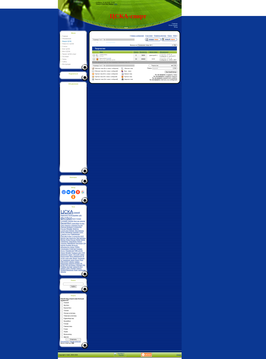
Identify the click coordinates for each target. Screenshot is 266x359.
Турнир (78, 219)
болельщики (73, 215)
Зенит (75, 258)
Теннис (66, 310)
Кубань (77, 263)
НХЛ (83, 253)
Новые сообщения (137, 36)
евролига (82, 238)
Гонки (66, 329)
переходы (72, 238)
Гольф (66, 323)
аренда (82, 221)
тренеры (64, 243)
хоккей (76, 213)
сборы (72, 247)
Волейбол (67, 321)
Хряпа (83, 240)
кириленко (64, 254)
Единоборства (69, 318)
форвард (70, 227)
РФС (83, 265)
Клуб (74, 219)
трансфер (75, 223)
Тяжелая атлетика (70, 316)
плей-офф (68, 258)
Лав (77, 238)
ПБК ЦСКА (64, 262)
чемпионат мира (68, 260)
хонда (63, 245)
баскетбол (66, 223)
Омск (63, 225)
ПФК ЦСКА (78, 251)
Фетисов (75, 245)
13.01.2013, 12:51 (165, 58)
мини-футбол (78, 267)
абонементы (65, 247)
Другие (66, 337)
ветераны (72, 265)
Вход (175, 27)
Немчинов (79, 243)
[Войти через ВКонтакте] (68, 192)
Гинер (70, 254)
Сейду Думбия (71, 268)
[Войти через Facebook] (73, 192)
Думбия (68, 245)
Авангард (64, 215)
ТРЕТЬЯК (76, 254)
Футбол (66, 305)
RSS (115, 4)
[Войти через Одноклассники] (73, 197)
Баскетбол (67, 308)
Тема (101, 52)
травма (77, 262)
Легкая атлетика (69, 313)
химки (82, 254)
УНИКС (77, 247)
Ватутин (77, 221)
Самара (71, 262)
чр (61, 260)
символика (103, 54)
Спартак (72, 249)
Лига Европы (79, 231)
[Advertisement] (72, 128)
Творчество (111, 42)
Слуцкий (64, 221)
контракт (70, 267)
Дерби (78, 240)
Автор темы (153, 52)
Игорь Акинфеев (66, 232)
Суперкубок (76, 236)
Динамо (69, 229)
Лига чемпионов (75, 256)
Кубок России (71, 240)
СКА (84, 243)
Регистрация (173, 25)
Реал (81, 260)
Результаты (65, 341)
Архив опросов (75, 341)
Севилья (64, 234)
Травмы (63, 267)
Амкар (63, 253)
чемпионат (64, 241)
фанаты (68, 225)
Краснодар (64, 263)
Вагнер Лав (65, 238)
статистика (64, 231)
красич (79, 241)
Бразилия (81, 258)
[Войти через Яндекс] (78, 192)
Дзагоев (63, 227)
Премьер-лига (76, 253)
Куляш (82, 223)
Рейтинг (71, 231)
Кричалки (102, 58)
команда (72, 263)
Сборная (79, 265)
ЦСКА (67, 211)
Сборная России (77, 225)
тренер (70, 221)
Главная (174, 23)
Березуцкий (65, 256)
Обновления (164, 52)
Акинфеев (71, 243)
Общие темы (102, 42)
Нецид (77, 260)
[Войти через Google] (82, 192)
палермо (76, 232)
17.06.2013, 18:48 (165, 54)
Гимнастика (68, 326)
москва (68, 253)
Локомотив (69, 251)
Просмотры (143, 52)
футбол (66, 218)
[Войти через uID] (64, 192)
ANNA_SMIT (173, 60)
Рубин (69, 236)
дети (68, 234)
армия (63, 268)
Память (79, 268)
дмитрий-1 (153, 55)
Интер (63, 251)
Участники (149, 36)
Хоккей (66, 302)
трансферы (73, 241)
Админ (179, 355)
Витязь (63, 240)
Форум (94, 42)
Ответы (136, 52)
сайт (80, 215)
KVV (153, 59)
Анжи (76, 270)
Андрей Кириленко (67, 270)
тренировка (65, 249)
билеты (76, 229)
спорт (81, 232)
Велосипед (67, 334)
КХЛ (82, 236)
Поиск (169, 36)
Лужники (79, 249)
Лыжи (66, 331)
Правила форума (160, 36)
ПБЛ (66, 265)
